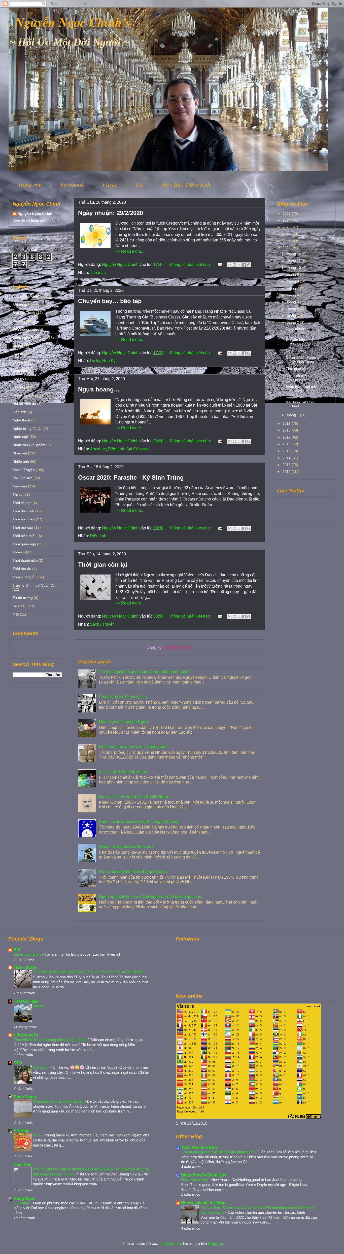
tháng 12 (294, 254)
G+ (139, 184)
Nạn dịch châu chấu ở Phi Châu (302, 378)
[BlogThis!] (234, 264)
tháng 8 (293, 281)
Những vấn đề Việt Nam (204, 1203)
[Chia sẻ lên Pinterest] (248, 264)
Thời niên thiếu (25, 536)
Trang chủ (30, 184)
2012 (287, 472)
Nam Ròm (23, 1164)
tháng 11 (294, 261)
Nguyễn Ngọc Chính (35, 214)
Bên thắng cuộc (25, 329)
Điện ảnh (116, 449)
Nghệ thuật (21, 420)
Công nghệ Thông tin (29, 338)
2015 (287, 451)
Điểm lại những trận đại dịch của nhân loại (302, 391)
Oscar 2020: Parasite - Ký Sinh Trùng (131, 477)
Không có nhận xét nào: (190, 264)
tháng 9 (293, 274)
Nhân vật (20, 453)
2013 (287, 465)
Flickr (109, 184)
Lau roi (39, 1006)
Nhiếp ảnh (21, 461)
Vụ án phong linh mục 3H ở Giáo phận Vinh (218, 1152)
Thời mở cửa (23, 527)
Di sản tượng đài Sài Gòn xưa (126, 846)
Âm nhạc (98, 449)
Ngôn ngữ (20, 437)
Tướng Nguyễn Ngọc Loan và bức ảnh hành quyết (144, 672)
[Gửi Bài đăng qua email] (219, 264)
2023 (287, 227)
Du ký (95, 361)
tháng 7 (293, 288)
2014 (287, 458)
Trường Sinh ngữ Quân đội (34, 585)
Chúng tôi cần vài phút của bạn (59, 1101)
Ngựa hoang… (99, 389)
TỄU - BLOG (25, 967)
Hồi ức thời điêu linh (28, 395)
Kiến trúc (20, 412)
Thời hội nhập (24, 519)
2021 (287, 241)
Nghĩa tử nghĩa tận (28, 428)
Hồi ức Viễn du (24, 404)
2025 (287, 213)
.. (230, 184)
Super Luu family (28, 954)
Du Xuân (21, 1203)
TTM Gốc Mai (26, 1001)
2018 (287, 430)
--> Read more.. (129, 251)
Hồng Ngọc (25, 1198)
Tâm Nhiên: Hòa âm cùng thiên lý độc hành (50, 1039)
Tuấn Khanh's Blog (199, 1147)
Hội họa (19, 387)
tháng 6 (293, 295)
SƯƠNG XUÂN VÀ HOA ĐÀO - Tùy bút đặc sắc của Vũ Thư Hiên (88, 972)
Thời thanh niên (25, 560)
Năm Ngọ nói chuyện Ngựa (123, 722)
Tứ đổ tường (23, 598)
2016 (287, 444)
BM (17, 950)
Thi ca (17, 494)
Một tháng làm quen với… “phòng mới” (133, 746)
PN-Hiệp (21, 1130)
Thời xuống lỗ (24, 577)
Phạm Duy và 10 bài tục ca (123, 697)
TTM (18, 1063)
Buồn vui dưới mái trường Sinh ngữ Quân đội (140, 821)
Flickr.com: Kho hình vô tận (123, 772)
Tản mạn (98, 272)
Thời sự (19, 552)
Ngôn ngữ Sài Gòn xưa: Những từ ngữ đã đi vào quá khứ (150, 896)
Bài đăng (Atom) (177, 647)
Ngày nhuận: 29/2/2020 (110, 212)
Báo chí (19, 321)
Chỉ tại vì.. (41, 1067)
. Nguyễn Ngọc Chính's (69, 22)
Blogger (215, 1243)
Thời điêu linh (23, 511)
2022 (287, 234)
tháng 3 (293, 316)
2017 (287, 437)
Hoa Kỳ (109, 361)
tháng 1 (293, 415)
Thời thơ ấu (22, 569)
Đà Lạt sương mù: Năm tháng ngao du (133, 871)
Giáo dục (20, 371)
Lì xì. (37, 1135)
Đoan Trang (25, 1097)
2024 (287, 220)
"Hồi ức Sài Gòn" (26, 296)
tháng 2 (293, 322)
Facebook (72, 184)
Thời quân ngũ (24, 544)
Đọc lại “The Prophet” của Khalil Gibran (134, 797)
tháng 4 (293, 309)
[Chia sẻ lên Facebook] (244, 264)
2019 (287, 423)
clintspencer (170, 1243)
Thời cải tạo (22, 503)
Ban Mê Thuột (24, 313)
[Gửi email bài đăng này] (229, 264)
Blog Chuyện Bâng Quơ (204, 1175)
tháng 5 (293, 302)
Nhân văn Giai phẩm (29, 445)
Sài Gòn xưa (137, 449)
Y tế (16, 614)
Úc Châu (19, 606)
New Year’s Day (195, 1179)
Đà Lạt (18, 354)
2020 (287, 248)
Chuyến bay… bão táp (110, 301)
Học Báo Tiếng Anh (186, 184)
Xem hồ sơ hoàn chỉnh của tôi (36, 221)
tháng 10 (294, 268)
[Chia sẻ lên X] (239, 264)
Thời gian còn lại (102, 564)
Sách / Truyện (102, 624)
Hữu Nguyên (26, 1035)
